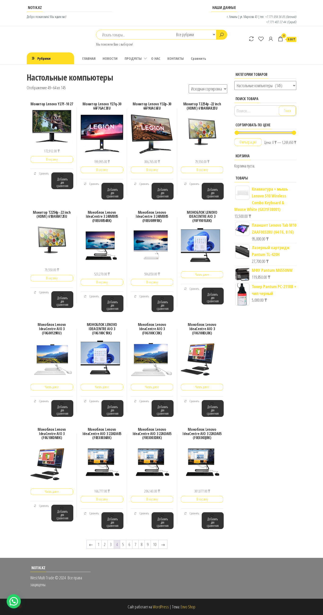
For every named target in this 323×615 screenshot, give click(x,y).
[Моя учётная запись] (271, 38)
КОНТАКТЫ (175, 58)
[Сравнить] (251, 38)
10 (154, 544)
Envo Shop (188, 607)
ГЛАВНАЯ (89, 58)
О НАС (155, 58)
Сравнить (198, 58)
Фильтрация (248, 142)
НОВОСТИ (110, 58)
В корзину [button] (51, 159)
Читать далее (202, 274)
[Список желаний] (261, 38)
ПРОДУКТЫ (133, 58)
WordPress (161, 607)
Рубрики (44, 58)
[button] (14, 601)
